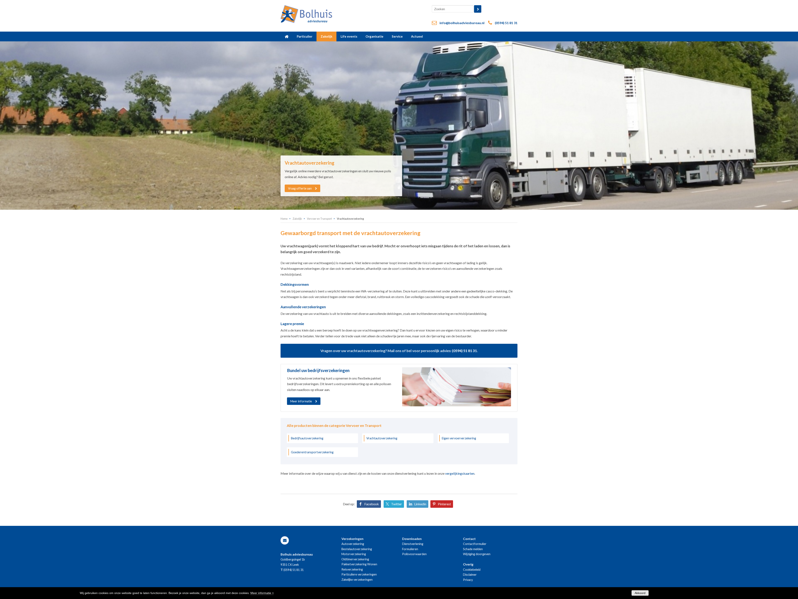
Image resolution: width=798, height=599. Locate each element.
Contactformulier (474, 544)
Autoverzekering (352, 544)
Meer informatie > (262, 593)
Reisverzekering (352, 569)
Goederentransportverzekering (312, 452)
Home (284, 218)
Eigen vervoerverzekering (459, 438)
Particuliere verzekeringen (359, 574)
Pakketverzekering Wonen (359, 564)
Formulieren (410, 549)
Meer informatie (301, 401)
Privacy (468, 580)
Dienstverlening (412, 544)
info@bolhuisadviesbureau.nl (462, 23)
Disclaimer (470, 574)
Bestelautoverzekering (356, 549)
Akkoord (640, 593)
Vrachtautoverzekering (381, 438)
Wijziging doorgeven (476, 554)
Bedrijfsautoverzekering (307, 438)
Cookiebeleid (471, 569)
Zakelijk (297, 218)
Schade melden (473, 549)
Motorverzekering (353, 554)
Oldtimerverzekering (355, 559)
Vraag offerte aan (300, 188)
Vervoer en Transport (319, 218)
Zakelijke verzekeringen (357, 579)
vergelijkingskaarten (459, 473)
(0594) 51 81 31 (506, 23)
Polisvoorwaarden (414, 554)
